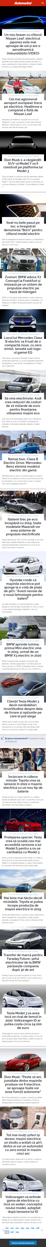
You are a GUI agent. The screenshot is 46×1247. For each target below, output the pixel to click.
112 (17, 1228)
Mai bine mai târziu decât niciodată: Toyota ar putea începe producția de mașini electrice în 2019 (23, 903)
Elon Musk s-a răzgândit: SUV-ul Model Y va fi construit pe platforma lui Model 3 (23, 165)
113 (22, 1228)
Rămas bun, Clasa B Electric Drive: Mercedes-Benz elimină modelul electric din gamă (23, 464)
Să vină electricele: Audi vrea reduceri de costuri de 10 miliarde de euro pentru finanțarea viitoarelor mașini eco (23, 405)
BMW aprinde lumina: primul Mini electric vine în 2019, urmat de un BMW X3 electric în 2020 (23, 649)
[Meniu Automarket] (42, 3)
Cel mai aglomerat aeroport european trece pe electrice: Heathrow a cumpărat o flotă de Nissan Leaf (23, 106)
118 (11, 1232)
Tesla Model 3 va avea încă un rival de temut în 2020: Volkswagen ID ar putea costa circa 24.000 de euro (23, 1020)
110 (6, 1228)
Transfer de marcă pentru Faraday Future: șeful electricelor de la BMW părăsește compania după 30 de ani (23, 962)
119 (17, 1232)
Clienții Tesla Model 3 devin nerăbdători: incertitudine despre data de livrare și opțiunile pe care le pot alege (23, 708)
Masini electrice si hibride (30, 31)
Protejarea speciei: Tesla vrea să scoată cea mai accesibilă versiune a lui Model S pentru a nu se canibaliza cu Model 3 (23, 844)
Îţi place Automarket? (16, 738)
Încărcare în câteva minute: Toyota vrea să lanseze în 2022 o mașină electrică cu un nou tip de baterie (23, 784)
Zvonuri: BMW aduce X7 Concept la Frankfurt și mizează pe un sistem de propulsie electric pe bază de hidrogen (23, 284)
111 (12, 1228)
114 (27, 1228)
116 (37, 1228)
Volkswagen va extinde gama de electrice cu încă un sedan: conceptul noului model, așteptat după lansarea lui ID (23, 1204)
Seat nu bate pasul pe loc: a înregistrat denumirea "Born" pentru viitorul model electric (23, 228)
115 (32, 1228)
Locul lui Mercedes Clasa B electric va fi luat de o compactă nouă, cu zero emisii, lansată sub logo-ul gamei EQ (23, 345)
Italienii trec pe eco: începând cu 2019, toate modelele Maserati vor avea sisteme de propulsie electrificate (23, 526)
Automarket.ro (23, 3)
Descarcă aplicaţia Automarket (23, 1243)
